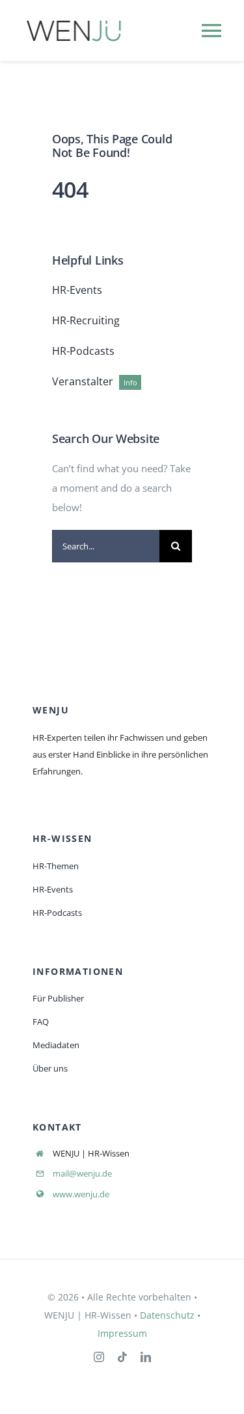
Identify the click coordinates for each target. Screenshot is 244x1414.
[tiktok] (122, 1357)
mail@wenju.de (82, 1173)
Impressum (122, 1333)
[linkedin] (146, 1357)
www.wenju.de (81, 1194)
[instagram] (99, 1357)
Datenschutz (167, 1315)
